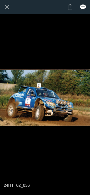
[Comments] (83, 7)
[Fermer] (7, 7)
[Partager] (70, 7)
